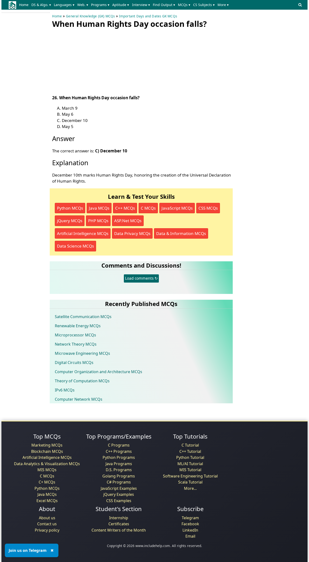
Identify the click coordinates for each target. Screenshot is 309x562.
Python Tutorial (190, 457)
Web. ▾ (82, 4)
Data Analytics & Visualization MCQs (47, 463)
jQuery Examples (118, 494)
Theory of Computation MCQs (82, 381)
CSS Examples (118, 500)
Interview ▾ (141, 4)
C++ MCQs (125, 208)
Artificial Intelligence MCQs (82, 233)
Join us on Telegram (28, 550)
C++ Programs (119, 451)
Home (23, 4)
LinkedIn (190, 530)
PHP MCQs (98, 220)
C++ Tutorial (190, 451)
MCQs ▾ (184, 4)
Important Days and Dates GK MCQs (148, 16)
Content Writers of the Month (118, 530)
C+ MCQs (47, 482)
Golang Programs (118, 476)
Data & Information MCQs (181, 233)
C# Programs (119, 482)
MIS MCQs (46, 469)
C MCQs (148, 208)
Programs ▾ (100, 4)
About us (47, 517)
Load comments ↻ (141, 278)
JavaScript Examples (119, 488)
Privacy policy (47, 530)
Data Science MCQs (75, 246)
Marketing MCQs (47, 445)
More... (190, 488)
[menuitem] (24, 4)
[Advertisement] (88, 60)
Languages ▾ (64, 4)
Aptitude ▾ (120, 4)
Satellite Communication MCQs (83, 316)
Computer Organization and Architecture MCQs (98, 371)
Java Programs (118, 463)
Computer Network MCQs (78, 399)
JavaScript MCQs (177, 208)
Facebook (190, 523)
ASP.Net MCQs (127, 220)
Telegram (190, 517)
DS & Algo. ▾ (41, 4)
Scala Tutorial (190, 482)
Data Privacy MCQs (132, 233)
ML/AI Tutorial (190, 463)
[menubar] (124, 4)
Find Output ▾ (164, 4)
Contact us (47, 523)
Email (190, 536)
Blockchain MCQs (47, 451)
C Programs (119, 445)
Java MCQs (99, 208)
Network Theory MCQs (76, 344)
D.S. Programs (119, 469)
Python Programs (119, 457)
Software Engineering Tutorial (190, 476)
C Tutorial (190, 445)
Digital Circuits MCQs (74, 362)
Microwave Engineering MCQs (82, 353)
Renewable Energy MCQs (78, 325)
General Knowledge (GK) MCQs (90, 16)
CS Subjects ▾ (204, 4)
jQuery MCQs (69, 220)
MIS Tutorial (190, 469)
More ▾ (223, 4)
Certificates (118, 523)
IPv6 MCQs (65, 390)
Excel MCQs (47, 500)
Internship (118, 517)
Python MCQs (70, 208)
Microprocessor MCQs (75, 335)
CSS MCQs (208, 208)
